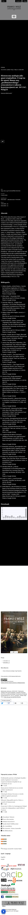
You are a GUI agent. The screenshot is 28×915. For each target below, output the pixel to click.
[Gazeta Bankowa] (8, 889)
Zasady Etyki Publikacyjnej (10, 824)
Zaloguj (25, 1)
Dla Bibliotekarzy (7, 831)
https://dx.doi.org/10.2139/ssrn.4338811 (14, 330)
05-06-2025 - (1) (4, 205)
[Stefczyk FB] (10, 895)
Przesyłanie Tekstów (8, 817)
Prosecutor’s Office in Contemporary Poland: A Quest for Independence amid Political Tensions (14, 808)
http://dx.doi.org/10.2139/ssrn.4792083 (13, 298)
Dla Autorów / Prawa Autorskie (12, 828)
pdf (2, 141)
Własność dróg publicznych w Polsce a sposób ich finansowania (12, 801)
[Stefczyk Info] (8, 885)
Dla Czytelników (7, 826)
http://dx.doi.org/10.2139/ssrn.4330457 (13, 316)
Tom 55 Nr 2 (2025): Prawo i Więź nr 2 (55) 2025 (12, 69)
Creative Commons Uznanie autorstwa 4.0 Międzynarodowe (13, 682)
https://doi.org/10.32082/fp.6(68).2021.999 (14, 440)
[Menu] (14, 16)
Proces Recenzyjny (8, 819)
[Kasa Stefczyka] (8, 892)
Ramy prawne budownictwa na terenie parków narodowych (12, 789)
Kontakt (3, 913)
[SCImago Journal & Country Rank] (11, 849)
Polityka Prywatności (8, 822)
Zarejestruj (18, 1)
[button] (4, 703)
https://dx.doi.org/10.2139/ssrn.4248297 (14, 496)
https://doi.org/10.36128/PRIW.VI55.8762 (10, 191)
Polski (2, 859)
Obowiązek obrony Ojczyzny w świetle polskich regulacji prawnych (12, 795)
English (3, 857)
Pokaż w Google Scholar (9, 294)
